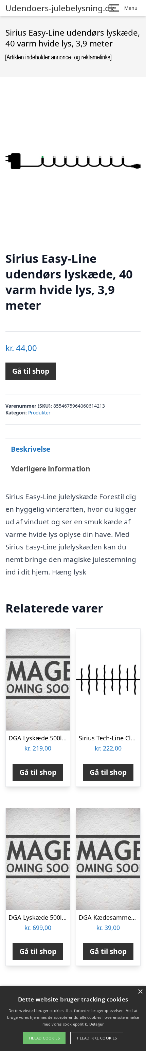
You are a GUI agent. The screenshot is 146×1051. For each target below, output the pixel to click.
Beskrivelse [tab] (30, 449)
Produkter (39, 412)
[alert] (73, 1018)
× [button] (140, 991)
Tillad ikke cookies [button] (96, 1037)
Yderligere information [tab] (50, 468)
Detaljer (96, 1024)
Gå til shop (30, 371)
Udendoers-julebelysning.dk (59, 8)
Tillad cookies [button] (44, 1037)
